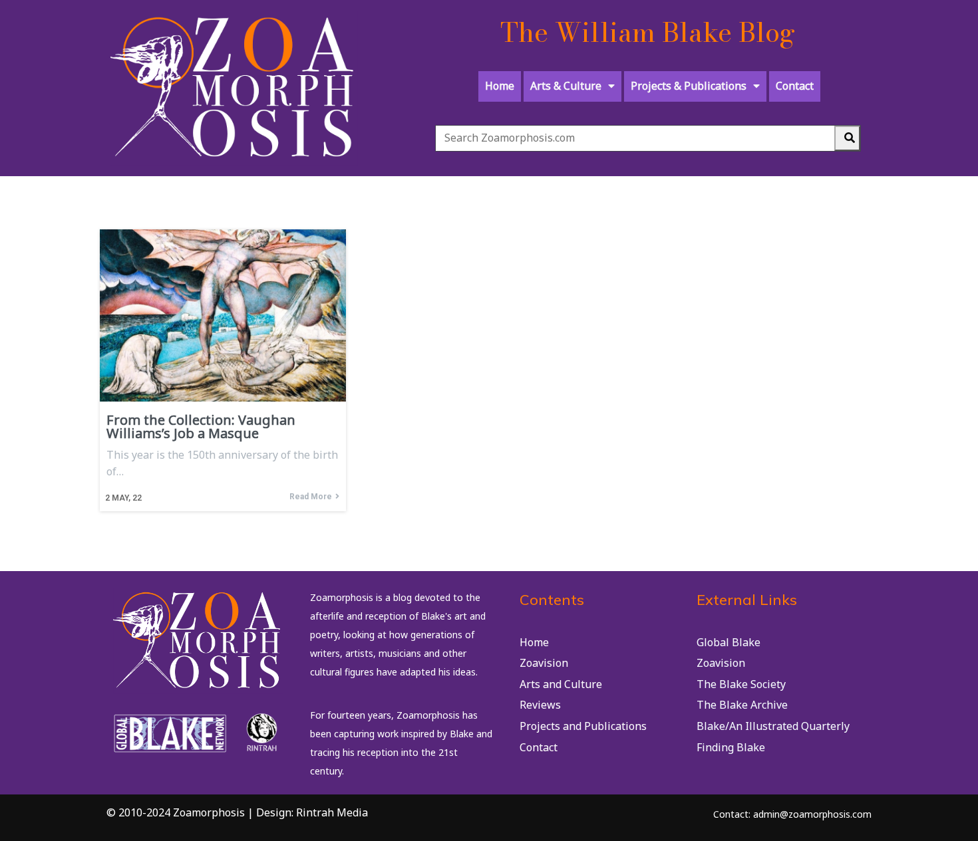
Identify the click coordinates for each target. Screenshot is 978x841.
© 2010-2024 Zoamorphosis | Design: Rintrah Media (237, 812)
